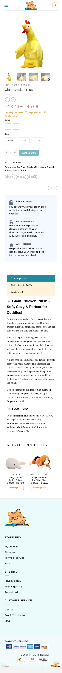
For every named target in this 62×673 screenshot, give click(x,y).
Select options (15, 488)
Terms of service (15, 558)
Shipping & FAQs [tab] (22, 285)
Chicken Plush (33, 167)
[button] (6, 5)
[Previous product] (13, 99)
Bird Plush (21, 167)
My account (12, 546)
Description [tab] (18, 278)
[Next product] (7, 99)
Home (8, 85)
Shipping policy (13, 586)
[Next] (52, 43)
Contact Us (50, 670)
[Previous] (9, 43)
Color (7, 120)
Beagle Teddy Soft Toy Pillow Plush (39, 478)
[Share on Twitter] (18, 176)
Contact (10, 609)
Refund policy (13, 592)
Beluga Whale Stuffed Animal (15, 478)
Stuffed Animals (22, 85)
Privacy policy (13, 581)
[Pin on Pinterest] (29, 176)
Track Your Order (15, 615)
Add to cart (29, 152)
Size (7, 134)
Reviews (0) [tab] (17, 292)
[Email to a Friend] (23, 176)
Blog (7, 621)
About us (10, 552)
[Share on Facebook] (12, 176)
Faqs (7, 563)
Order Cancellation (32, 670)
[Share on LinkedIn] (34, 176)
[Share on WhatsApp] (7, 176)
